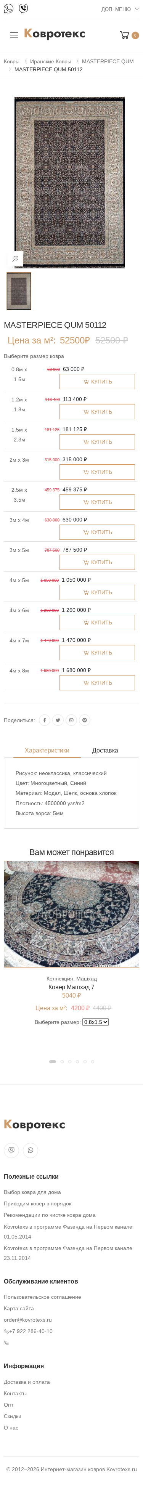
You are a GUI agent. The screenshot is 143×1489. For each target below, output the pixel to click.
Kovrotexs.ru (121, 1469)
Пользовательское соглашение (42, 1297)
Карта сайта (19, 1308)
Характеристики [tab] (47, 750)
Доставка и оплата (27, 1382)
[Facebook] (44, 720)
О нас (11, 1428)
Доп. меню (116, 9)
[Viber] (23, 8)
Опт (8, 1405)
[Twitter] (58, 720)
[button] (129, 35)
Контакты (15, 1393)
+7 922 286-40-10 (31, 1331)
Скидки (12, 1416)
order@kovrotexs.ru (28, 1320)
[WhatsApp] (8, 8)
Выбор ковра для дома (32, 1192)
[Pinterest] (84, 720)
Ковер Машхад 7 (71, 987)
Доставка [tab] (105, 750)
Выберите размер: (58, 1022)
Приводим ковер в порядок (37, 1203)
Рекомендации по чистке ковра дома (50, 1215)
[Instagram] (71, 720)
